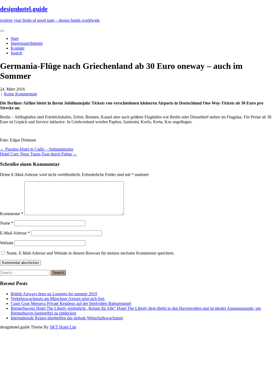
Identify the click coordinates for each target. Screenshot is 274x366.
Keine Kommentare (20, 94)
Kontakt (17, 48)
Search (16, 53)
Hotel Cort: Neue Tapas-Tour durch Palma (38, 154)
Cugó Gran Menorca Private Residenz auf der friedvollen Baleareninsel (71, 303)
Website (6, 243)
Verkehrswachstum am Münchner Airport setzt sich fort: (58, 298)
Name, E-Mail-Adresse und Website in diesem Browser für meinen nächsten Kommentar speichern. (90, 253)
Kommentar (11, 213)
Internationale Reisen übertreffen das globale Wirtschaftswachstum (67, 318)
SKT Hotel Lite (63, 327)
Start (14, 38)
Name (6, 223)
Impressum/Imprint (27, 43)
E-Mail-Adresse (15, 233)
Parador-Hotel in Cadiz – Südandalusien (36, 149)
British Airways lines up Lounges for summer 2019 (54, 294)
